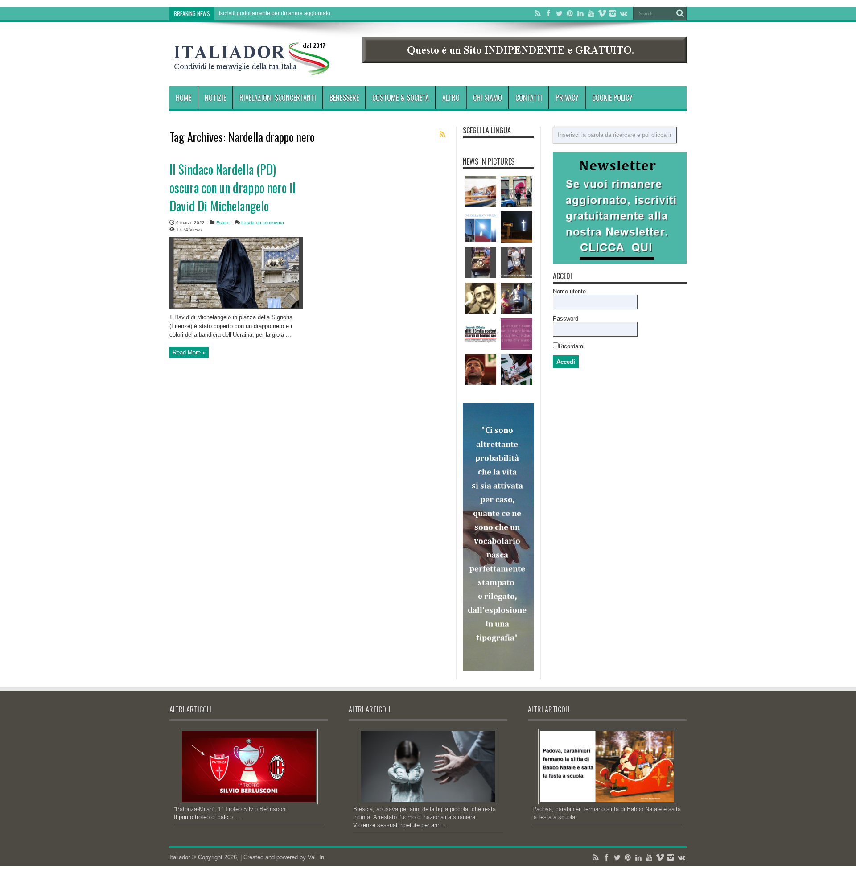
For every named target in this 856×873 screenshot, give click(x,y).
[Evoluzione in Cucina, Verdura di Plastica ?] (480, 262)
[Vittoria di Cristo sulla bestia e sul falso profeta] (516, 227)
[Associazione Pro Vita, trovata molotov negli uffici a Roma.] (516, 191)
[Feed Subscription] (442, 134)
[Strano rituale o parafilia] (516, 262)
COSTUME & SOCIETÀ (400, 97)
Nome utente (569, 291)
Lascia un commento (262, 222)
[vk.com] (623, 13)
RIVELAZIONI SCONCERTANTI (277, 97)
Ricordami (571, 346)
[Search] (680, 13)
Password (565, 318)
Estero (223, 222)
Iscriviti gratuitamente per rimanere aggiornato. (275, 13)
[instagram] (612, 13)
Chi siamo (487, 97)
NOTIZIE (215, 97)
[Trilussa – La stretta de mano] (480, 298)
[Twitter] (559, 13)
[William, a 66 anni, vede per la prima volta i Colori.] (516, 298)
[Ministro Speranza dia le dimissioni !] (480, 369)
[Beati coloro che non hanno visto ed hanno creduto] (480, 227)
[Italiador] (251, 68)
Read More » (189, 352)
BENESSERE (344, 97)
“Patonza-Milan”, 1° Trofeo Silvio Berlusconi (230, 809)
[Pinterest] (569, 13)
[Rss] (537, 13)
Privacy (567, 97)
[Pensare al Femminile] (480, 191)
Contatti (528, 97)
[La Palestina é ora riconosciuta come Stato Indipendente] (516, 369)
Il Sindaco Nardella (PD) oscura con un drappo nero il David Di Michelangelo (232, 187)
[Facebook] (548, 13)
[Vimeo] (601, 13)
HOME (183, 97)
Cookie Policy (612, 97)
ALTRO (451, 97)
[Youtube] (591, 13)
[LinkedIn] (580, 13)
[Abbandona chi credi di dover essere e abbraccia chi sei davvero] (516, 334)
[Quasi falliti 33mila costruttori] (480, 334)
